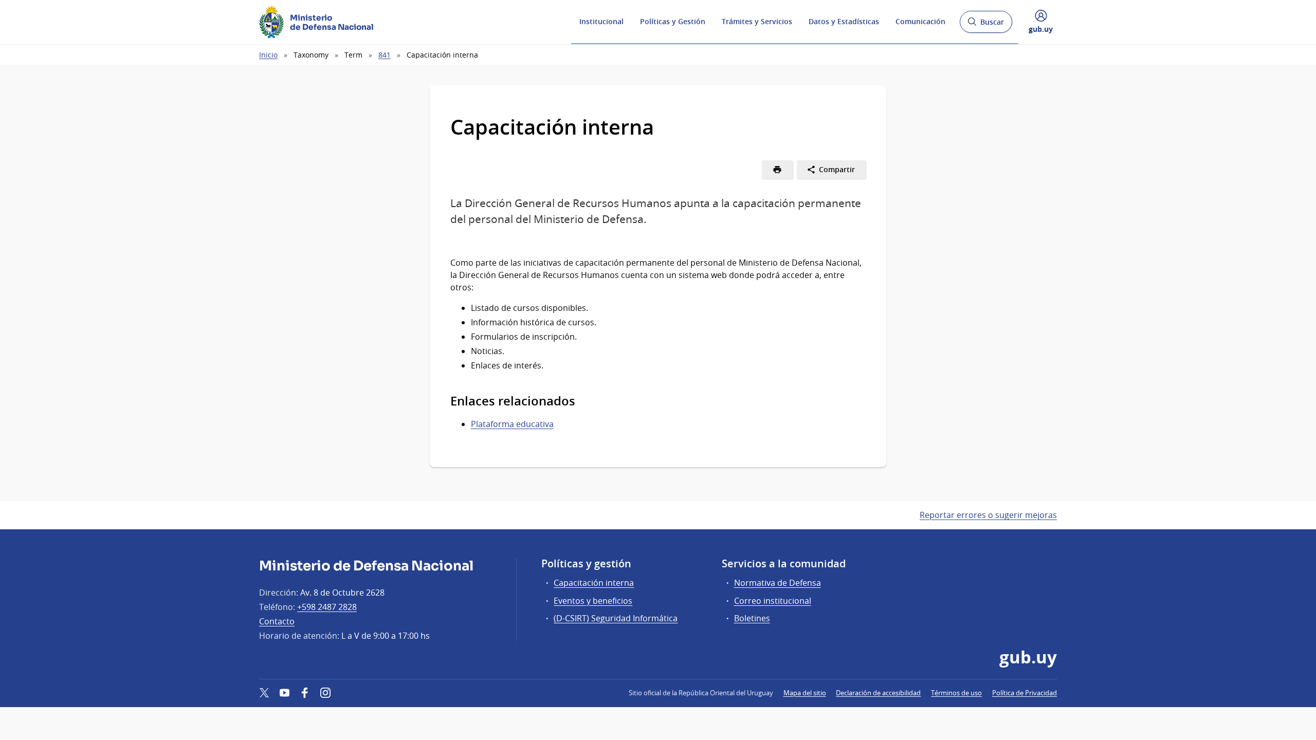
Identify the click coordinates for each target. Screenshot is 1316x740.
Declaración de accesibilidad (878, 692)
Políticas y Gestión (672, 21)
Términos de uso (956, 692)
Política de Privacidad (1024, 692)
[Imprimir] (777, 169)
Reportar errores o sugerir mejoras (988, 515)
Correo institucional (772, 600)
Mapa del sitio (804, 692)
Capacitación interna (594, 582)
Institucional (601, 21)
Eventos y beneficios (593, 600)
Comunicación (920, 21)
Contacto (277, 621)
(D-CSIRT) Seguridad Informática (616, 618)
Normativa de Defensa (777, 582)
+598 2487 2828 (327, 607)
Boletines (752, 618)
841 (384, 55)
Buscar (985, 25)
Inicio (268, 55)
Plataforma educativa (512, 424)
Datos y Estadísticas (844, 21)
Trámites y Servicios (757, 21)
